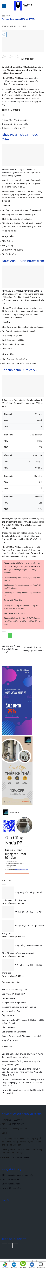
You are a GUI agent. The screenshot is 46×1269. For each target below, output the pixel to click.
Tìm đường (5, 1267)
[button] (4, 6)
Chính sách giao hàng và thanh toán (17, 1175)
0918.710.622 (18, 1124)
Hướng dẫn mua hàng (11, 1188)
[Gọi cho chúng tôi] (15, 1245)
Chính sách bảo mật (10, 1179)
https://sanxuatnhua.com (20, 1157)
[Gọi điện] (23, 1263)
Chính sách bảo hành (11, 1184)
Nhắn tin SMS (41, 1267)
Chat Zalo (14, 1267)
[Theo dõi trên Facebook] (4, 1245)
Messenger (32, 1267)
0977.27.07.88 (15, 1120)
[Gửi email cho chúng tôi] (10, 1245)
